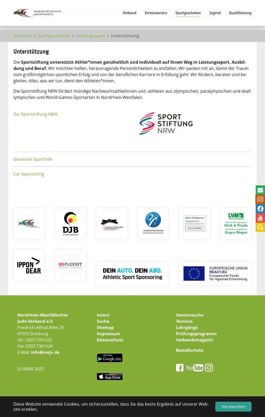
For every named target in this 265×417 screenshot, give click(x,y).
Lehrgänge (187, 327)
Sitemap (105, 327)
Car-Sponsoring (28, 174)
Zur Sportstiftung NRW (35, 114)
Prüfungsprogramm (196, 333)
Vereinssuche (189, 315)
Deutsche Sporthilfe (32, 159)
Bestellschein (189, 350)
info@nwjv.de (45, 352)
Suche (103, 321)
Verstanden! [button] (233, 406)
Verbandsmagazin (194, 340)
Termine (184, 321)
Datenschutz (110, 340)
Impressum (108, 333)
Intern (103, 315)
